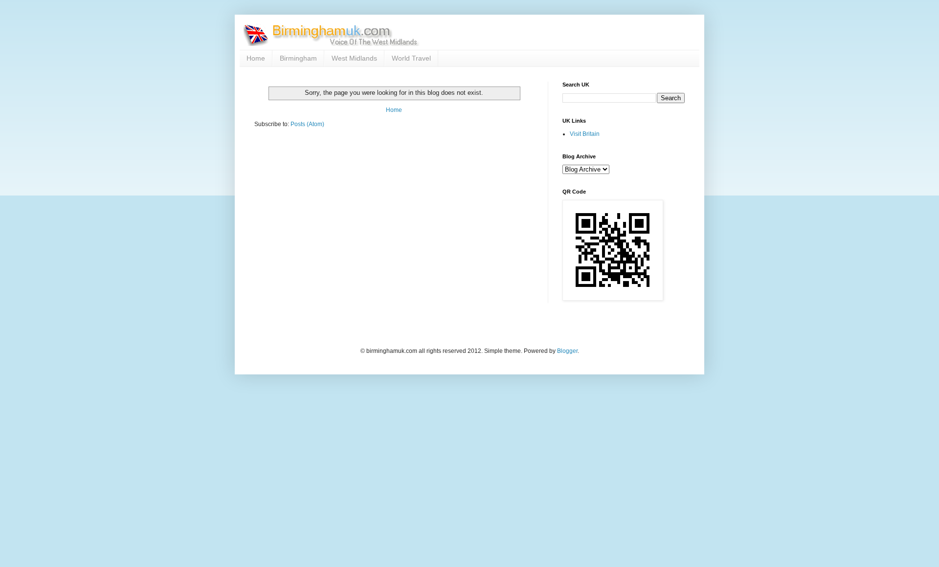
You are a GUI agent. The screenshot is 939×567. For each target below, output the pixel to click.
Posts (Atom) (307, 124)
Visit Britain (585, 134)
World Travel (411, 58)
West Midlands (354, 58)
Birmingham (298, 58)
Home (255, 58)
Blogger (567, 351)
